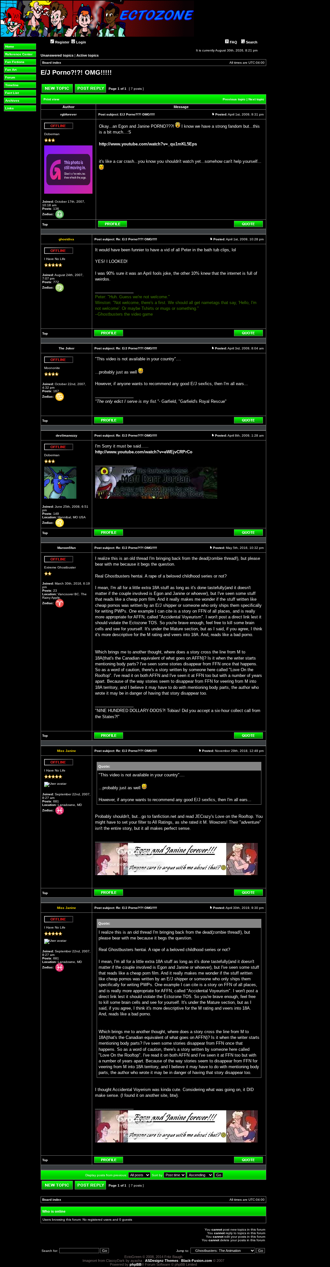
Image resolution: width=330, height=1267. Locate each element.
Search (251, 42)
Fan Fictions (14, 62)
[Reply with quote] (248, 226)
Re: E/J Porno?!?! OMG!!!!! (136, 239)
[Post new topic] (57, 91)
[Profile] (112, 226)
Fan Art (10, 69)
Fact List (12, 93)
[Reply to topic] (90, 91)
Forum (10, 77)
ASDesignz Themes (161, 1260)
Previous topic (234, 99)
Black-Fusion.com (196, 1260)
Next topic (256, 99)
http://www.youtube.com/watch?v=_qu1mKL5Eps (148, 144)
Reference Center (19, 54)
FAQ (233, 42)
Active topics (87, 55)
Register (61, 42)
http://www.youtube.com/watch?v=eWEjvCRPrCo (143, 451)
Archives (12, 100)
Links (9, 108)
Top (45, 224)
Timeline (12, 85)
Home (9, 46)
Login (80, 42)
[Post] (213, 114)
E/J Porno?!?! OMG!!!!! (76, 72)
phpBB (135, 1264)
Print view (51, 99)
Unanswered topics (57, 55)
